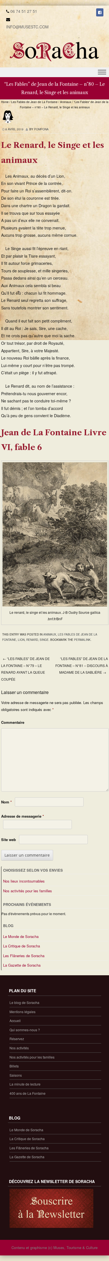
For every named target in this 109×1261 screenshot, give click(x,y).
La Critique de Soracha (21, 946)
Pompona (41, 129)
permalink (82, 640)
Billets (14, 1066)
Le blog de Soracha (24, 1002)
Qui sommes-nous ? (25, 1029)
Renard (32, 640)
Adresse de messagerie (22, 816)
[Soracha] (54, 63)
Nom (6, 802)
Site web (8, 839)
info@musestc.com (27, 27)
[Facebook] (99, 12)
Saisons (16, 1075)
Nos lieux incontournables (24, 881)
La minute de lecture (25, 1084)
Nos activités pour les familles (27, 890)
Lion (21, 640)
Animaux (65, 102)
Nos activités (19, 1047)
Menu (54, 72)
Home (5, 102)
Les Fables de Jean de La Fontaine (34, 102)
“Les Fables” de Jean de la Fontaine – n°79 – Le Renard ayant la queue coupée (25, 668)
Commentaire (12, 722)
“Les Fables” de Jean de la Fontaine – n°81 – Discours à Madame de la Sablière (81, 665)
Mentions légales (22, 1011)
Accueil (15, 1020)
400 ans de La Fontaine (28, 1093)
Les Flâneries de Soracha (23, 955)
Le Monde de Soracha (21, 936)
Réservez (17, 1038)
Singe (44, 640)
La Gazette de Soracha (22, 965)
